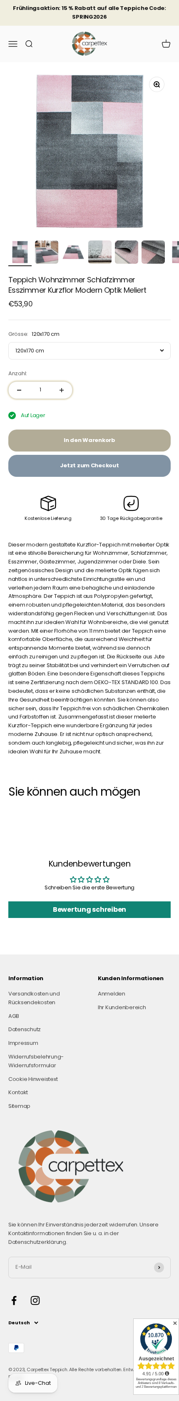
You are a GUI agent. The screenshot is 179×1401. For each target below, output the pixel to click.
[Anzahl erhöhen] (61, 390)
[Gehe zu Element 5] (126, 253)
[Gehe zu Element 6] (153, 253)
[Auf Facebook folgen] (14, 1300)
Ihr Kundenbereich (122, 1007)
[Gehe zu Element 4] (100, 253)
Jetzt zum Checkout (89, 465)
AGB (13, 1016)
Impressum (23, 1043)
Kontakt (18, 1092)
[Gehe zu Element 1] (20, 253)
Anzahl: (17, 373)
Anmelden (111, 994)
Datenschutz (24, 1029)
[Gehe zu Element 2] (46, 253)
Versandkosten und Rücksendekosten (34, 998)
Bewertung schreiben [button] (89, 909)
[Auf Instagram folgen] (35, 1300)
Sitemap (19, 1106)
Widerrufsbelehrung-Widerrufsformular (36, 1061)
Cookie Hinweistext (32, 1079)
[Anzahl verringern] (19, 390)
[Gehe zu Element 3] (73, 253)
